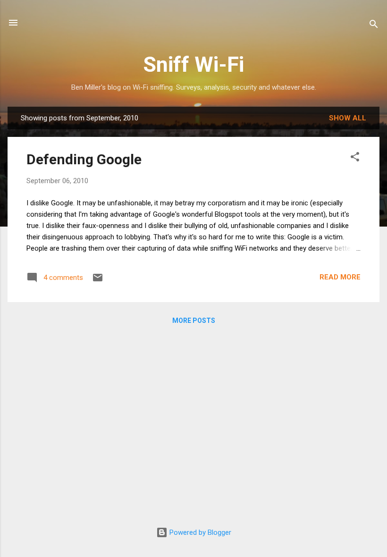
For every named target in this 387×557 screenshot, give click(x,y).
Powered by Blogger (199, 532)
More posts (193, 320)
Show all (347, 118)
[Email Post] (97, 281)
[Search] (373, 25)
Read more (340, 277)
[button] (355, 158)
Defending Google (84, 159)
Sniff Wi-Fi (193, 64)
